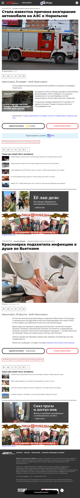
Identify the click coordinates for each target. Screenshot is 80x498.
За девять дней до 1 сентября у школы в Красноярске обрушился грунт (34, 394)
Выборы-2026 (36, 452)
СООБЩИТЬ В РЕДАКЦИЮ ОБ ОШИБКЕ (53, 452)
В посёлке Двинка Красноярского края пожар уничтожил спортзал (33, 176)
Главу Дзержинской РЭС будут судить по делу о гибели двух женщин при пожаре (37, 170)
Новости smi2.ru (9, 235)
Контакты (19, 452)
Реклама (27, 452)
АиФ (15, 71)
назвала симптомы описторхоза (60, 343)
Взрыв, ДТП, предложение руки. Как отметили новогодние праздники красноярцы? (38, 183)
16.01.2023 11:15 (6, 8)
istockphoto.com (14, 304)
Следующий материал (41, 492)
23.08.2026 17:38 (7, 241)
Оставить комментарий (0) (62, 126)
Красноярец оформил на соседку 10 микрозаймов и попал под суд (32, 381)
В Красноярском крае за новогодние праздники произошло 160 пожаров (35, 163)
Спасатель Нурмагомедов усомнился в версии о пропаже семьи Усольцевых (36, 387)
